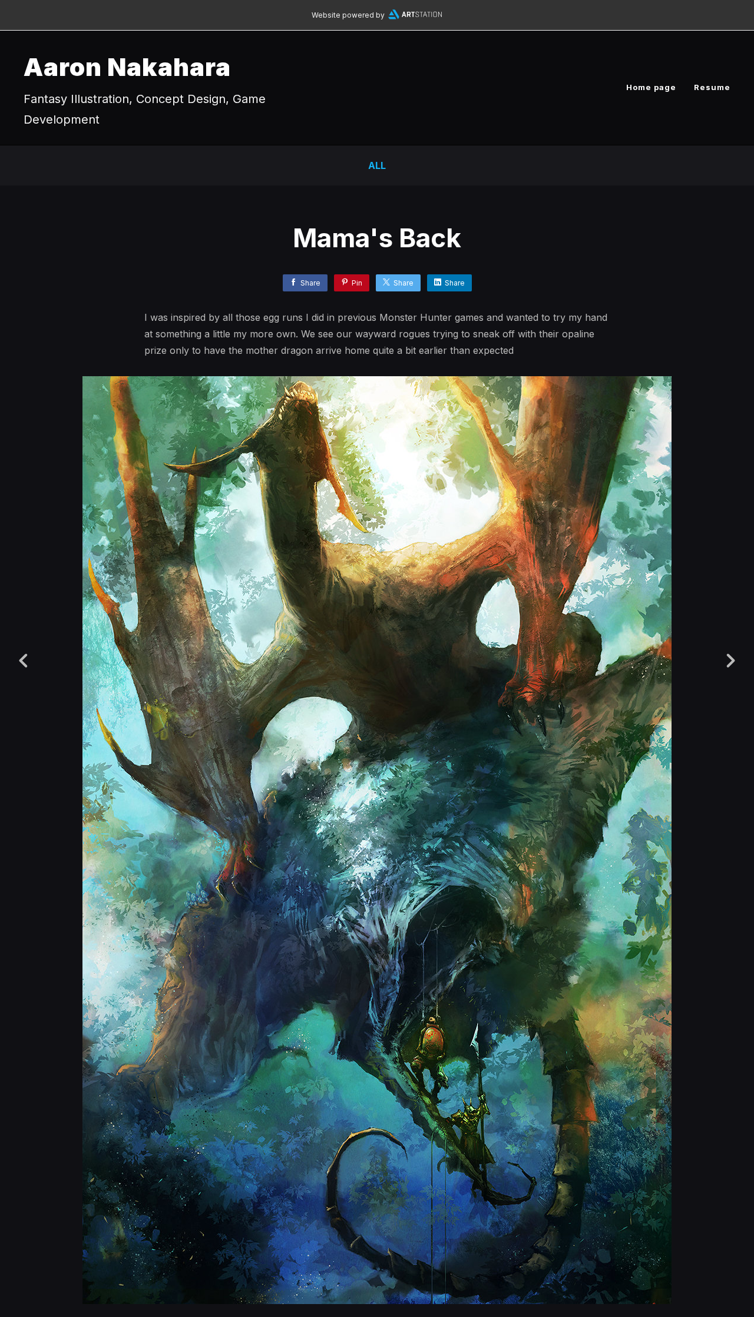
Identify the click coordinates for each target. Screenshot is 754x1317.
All (377, 165)
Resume (712, 87)
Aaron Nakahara (127, 67)
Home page (651, 87)
